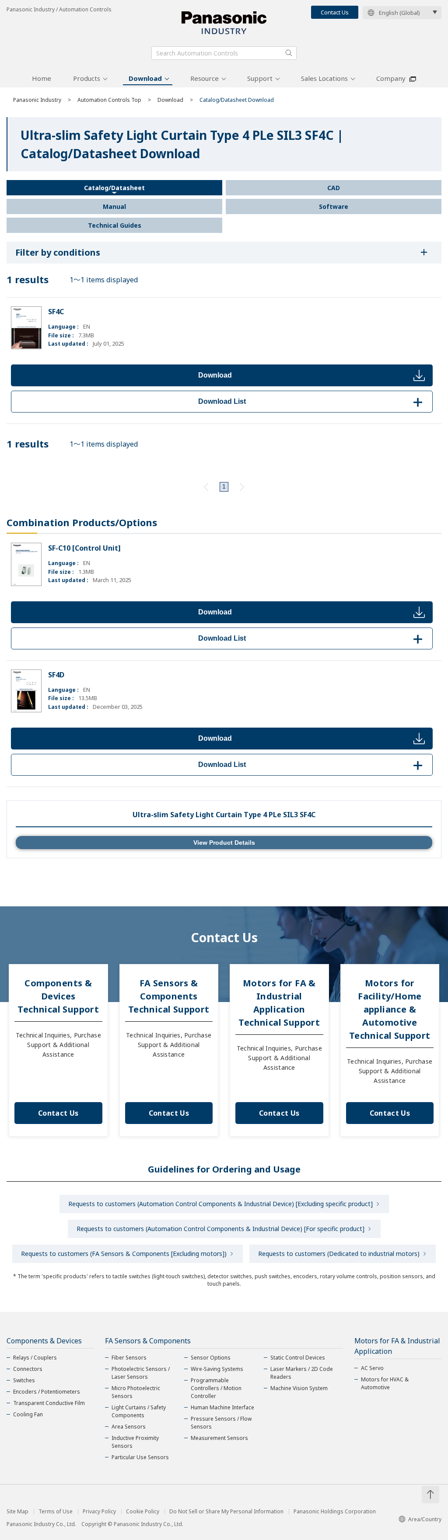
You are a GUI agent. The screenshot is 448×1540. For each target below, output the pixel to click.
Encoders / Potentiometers (46, 1391)
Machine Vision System (299, 1388)
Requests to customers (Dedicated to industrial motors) (339, 1253)
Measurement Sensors (219, 1438)
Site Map (17, 1511)
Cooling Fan (28, 1414)
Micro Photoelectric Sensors (136, 1392)
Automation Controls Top (109, 100)
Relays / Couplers (35, 1357)
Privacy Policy (99, 1511)
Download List (312, 401)
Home (41, 78)
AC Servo (372, 1368)
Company (391, 78)
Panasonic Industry (37, 100)
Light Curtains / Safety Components (139, 1411)
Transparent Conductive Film (49, 1403)
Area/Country (424, 1519)
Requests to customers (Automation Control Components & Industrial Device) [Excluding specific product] (220, 1204)
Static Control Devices (297, 1357)
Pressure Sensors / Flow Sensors (221, 1422)
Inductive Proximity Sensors (135, 1442)
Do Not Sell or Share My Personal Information (226, 1511)
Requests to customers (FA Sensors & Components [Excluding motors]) (124, 1253)
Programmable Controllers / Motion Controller (216, 1388)
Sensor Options (211, 1357)
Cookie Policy (142, 1511)
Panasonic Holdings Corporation (335, 1511)
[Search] (289, 53)
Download (145, 78)
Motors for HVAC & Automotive (385, 1383)
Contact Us (335, 12)
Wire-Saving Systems (217, 1369)
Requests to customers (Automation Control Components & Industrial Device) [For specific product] (220, 1228)
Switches (24, 1380)
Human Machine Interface (222, 1407)
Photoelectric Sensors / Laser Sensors (141, 1372)
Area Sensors (129, 1426)
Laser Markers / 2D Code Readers (301, 1372)
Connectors (27, 1369)
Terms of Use (55, 1511)
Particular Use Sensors (140, 1457)
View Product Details (224, 842)
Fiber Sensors (129, 1357)
